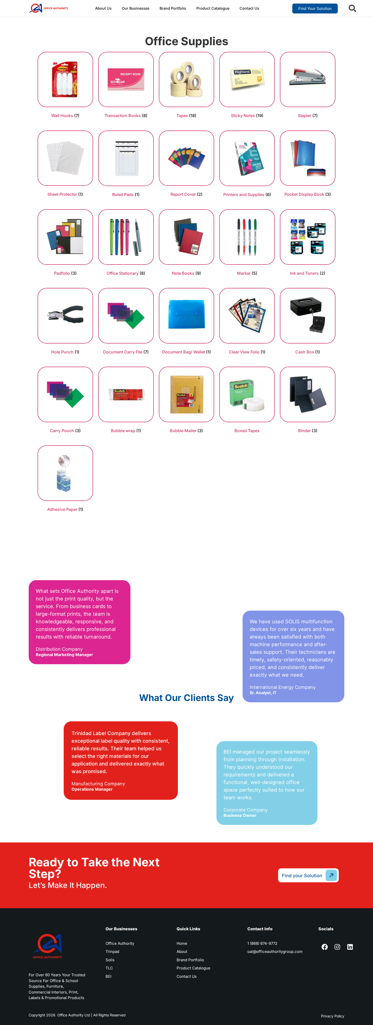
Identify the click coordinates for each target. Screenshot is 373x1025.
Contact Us (249, 8)
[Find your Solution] (332, 875)
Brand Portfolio (173, 8)
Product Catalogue (212, 8)
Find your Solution (302, 875)
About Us (103, 8)
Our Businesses (135, 8)
